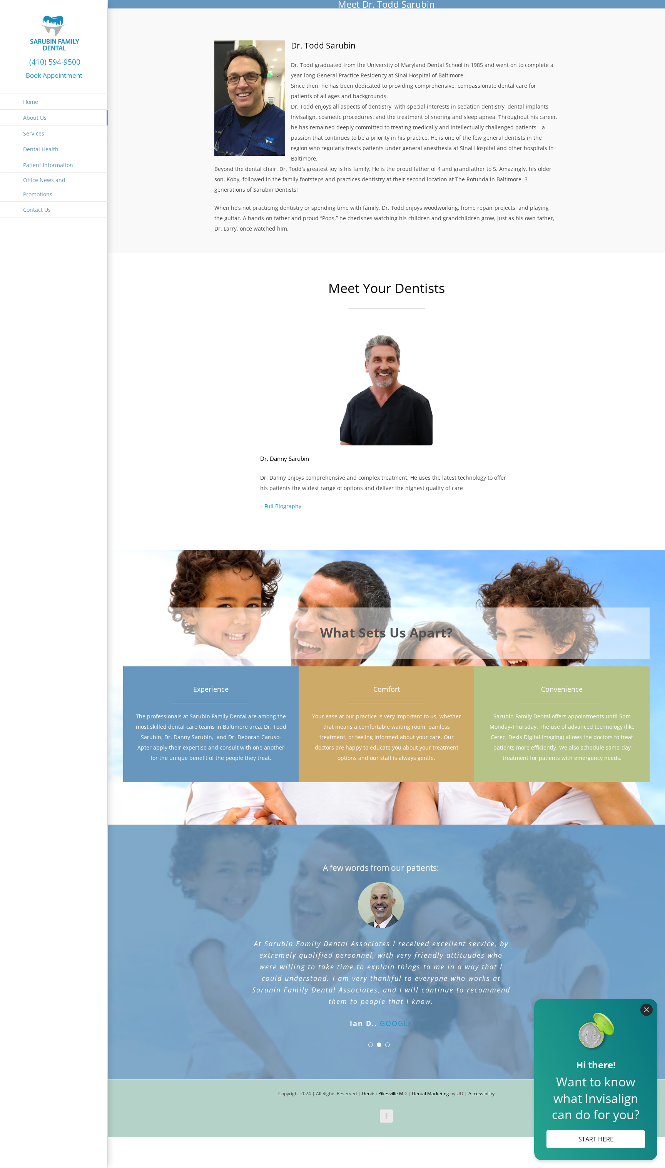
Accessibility (481, 1064)
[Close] (646, 1010)
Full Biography (282, 506)
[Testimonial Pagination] (370, 1016)
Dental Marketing (430, 1064)
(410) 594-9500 (53, 62)
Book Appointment (54, 75)
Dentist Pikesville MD (384, 1064)
